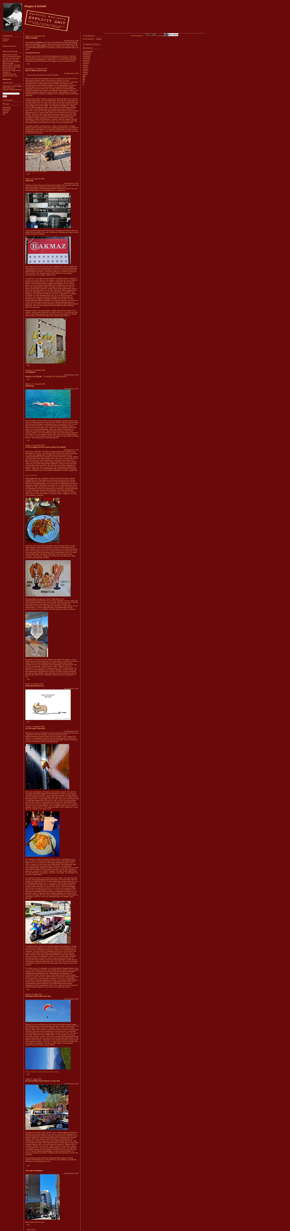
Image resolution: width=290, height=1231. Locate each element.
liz (83, 85)
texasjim (85, 67)
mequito (85, 69)
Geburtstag (18, 89)
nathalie (5, 113)
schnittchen (86, 58)
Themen (5, 41)
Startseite (6, 39)
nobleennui (86, 60)
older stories (31, 1229)
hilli (84, 81)
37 (83, 83)
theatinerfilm (7, 107)
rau (4, 114)
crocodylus (86, 62)
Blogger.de (140, 35)
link (28, 64)
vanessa (85, 71)
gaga (84, 76)
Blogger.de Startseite (9, 46)
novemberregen (88, 51)
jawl (84, 78)
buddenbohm (87, 53)
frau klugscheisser (69, 40)
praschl (85, 74)
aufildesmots (87, 55)
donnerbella (86, 56)
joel (84, 79)
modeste (85, 65)
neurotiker (6, 111)
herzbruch (86, 64)
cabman (85, 72)
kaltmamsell (7, 109)
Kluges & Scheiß (35, 6)
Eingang (98, 39)
